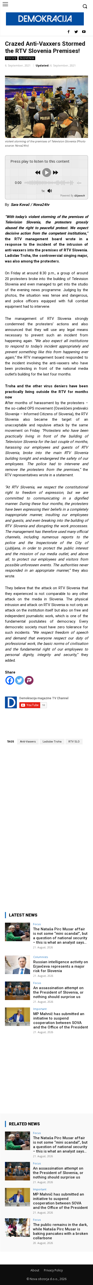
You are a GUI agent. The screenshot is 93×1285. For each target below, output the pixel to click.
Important (40, 1008)
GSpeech (79, 195)
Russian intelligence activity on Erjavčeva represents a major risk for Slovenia (60, 966)
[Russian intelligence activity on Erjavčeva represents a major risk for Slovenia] (17, 965)
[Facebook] (68, 32)
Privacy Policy (53, 1270)
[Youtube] (84, 32)
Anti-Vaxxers (28, 741)
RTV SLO (74, 741)
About (35, 1270)
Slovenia (27, 58)
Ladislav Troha (52, 741)
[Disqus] (46, 825)
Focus (11, 58)
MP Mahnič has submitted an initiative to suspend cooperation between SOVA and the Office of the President (60, 1020)
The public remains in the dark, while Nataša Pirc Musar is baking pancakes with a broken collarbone (60, 1231)
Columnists (40, 957)
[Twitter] (76, 32)
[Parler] (29, 680)
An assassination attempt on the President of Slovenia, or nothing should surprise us (58, 992)
